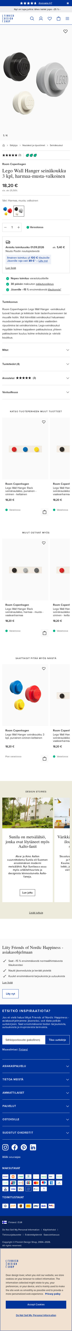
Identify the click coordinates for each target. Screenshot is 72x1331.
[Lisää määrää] (19, 227)
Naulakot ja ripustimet (33, 145)
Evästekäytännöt (33, 1234)
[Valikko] (67, 18)
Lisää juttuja (36, 912)
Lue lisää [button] (11, 268)
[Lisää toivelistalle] (65, 31)
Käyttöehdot (49, 1229)
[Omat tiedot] (41, 18)
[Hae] (32, 18)
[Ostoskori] (58, 18)
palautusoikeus (45, 284)
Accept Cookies (36, 1304)
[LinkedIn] (33, 1147)
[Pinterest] (24, 1147)
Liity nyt (43, 260)
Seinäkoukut (56, 145)
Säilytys (14, 145)
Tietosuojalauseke (11, 1234)
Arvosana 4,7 (45, 3)
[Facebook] (15, 1147)
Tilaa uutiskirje (57, 1040)
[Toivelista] (50, 18)
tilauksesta (54, 289)
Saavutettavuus (52, 1234)
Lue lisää (7, 982)
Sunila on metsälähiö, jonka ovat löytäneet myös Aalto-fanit (28, 841)
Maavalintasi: (10, 1049)
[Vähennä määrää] (5, 227)
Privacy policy (52, 1293)
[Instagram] (5, 1147)
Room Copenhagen (14, 164)
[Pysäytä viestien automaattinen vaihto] (68, 3)
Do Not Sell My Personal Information (21, 1229)
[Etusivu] (3, 145)
